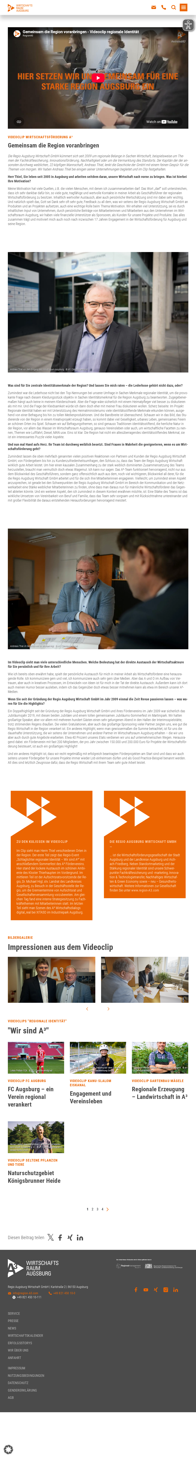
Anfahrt (14, 1358)
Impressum (16, 1368)
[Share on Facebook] (60, 1237)
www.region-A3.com (145, 890)
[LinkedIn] (176, 1292)
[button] (8, 1449)
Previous (87, 1009)
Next (108, 1009)
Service (14, 1313)
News (12, 1328)
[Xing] (156, 1292)
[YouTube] (146, 1292)
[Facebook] (136, 1292)
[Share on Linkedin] (80, 1237)
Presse (13, 1321)
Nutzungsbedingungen (26, 1376)
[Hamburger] (183, 7)
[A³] (20, 8)
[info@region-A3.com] (154, 7)
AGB (11, 1398)
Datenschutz (18, 1383)
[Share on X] (50, 1237)
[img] (36, 1058)
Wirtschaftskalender (25, 1336)
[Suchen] (173, 7)
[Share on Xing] (70, 1237)
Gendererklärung (22, 1390)
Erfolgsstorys (20, 1343)
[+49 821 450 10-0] (163, 7)
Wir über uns (18, 1350)
